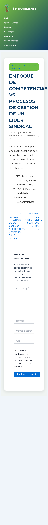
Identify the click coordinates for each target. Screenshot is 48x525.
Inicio (6, 18)
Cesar (13, 65)
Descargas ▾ (9, 32)
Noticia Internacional (26, 65)
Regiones (8, 27)
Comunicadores (11, 41)
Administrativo (10, 45)
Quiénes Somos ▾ (11, 23)
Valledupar (16, 68)
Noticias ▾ (8, 36)
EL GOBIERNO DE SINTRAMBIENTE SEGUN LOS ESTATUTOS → (33, 220)
